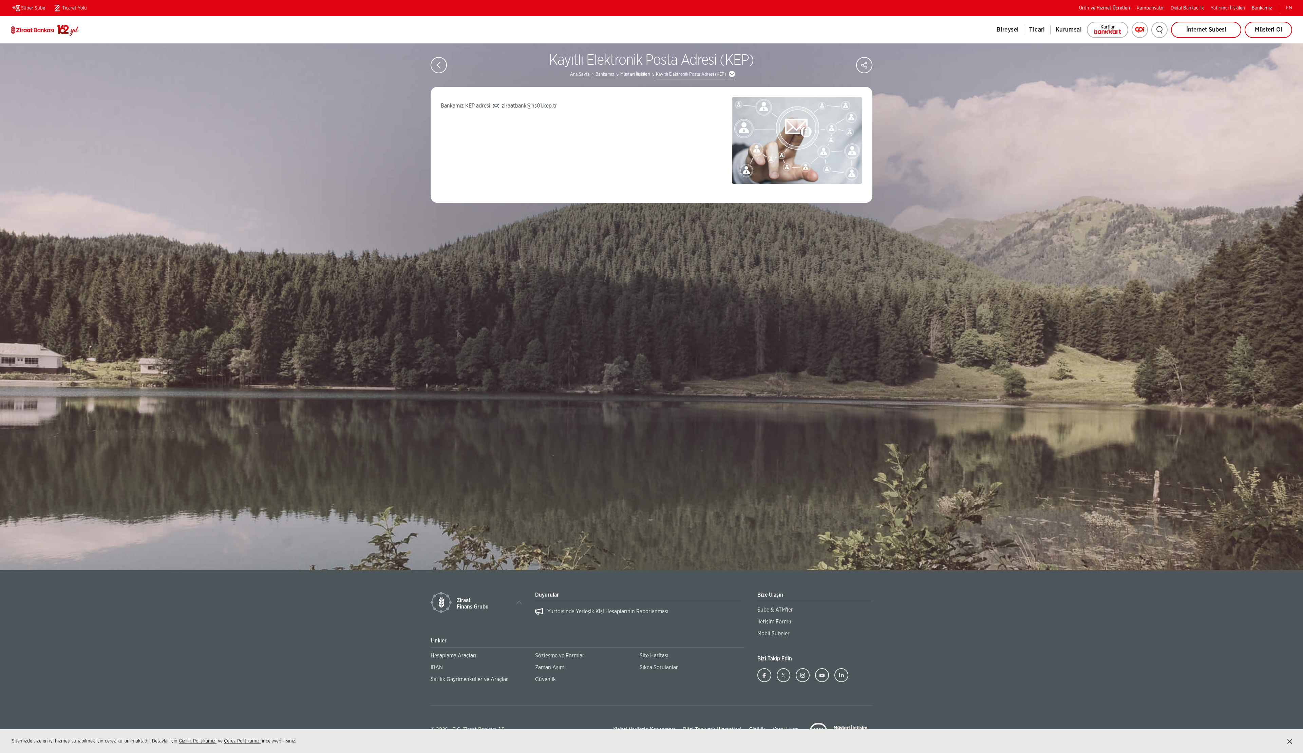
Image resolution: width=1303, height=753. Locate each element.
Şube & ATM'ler (775, 610)
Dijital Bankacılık (1187, 8)
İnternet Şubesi (1206, 30)
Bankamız (1262, 8)
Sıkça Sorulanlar (659, 667)
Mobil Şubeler (773, 633)
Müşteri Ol (1273, 32)
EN (1289, 7)
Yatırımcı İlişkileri (1228, 8)
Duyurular (547, 595)
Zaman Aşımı (550, 667)
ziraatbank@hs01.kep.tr (529, 106)
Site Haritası (654, 655)
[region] (637, 615)
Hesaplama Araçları (453, 655)
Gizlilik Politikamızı (197, 741)
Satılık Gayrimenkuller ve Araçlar (469, 679)
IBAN (437, 667)
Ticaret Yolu (69, 9)
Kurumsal (1069, 30)
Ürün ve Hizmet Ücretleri (1104, 8)
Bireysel (1008, 30)
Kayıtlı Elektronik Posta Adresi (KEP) (691, 74)
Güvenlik (545, 679)
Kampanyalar (1150, 8)
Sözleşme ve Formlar (559, 655)
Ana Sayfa (580, 74)
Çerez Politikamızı (242, 741)
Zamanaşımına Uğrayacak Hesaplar (588, 611)
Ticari (1037, 30)
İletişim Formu (774, 621)
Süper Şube (33, 8)
